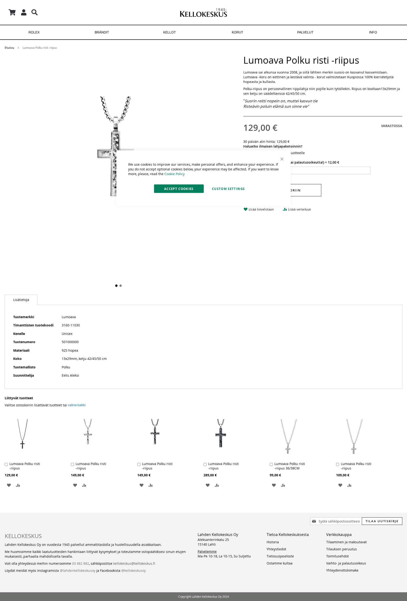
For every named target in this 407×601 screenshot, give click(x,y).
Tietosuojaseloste (280, 556)
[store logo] (203, 12)
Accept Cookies (179, 189)
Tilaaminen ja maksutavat (346, 542)
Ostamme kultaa (280, 563)
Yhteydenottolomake (342, 570)
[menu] (203, 32)
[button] (116, 285)
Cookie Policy (174, 174)
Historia (273, 542)
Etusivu (9, 47)
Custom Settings (228, 189)
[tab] (21, 300)
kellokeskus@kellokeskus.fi (134, 563)
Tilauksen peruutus (341, 549)
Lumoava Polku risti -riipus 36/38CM (289, 465)
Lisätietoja (21, 299)
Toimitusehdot (337, 556)
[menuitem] (34, 32)
